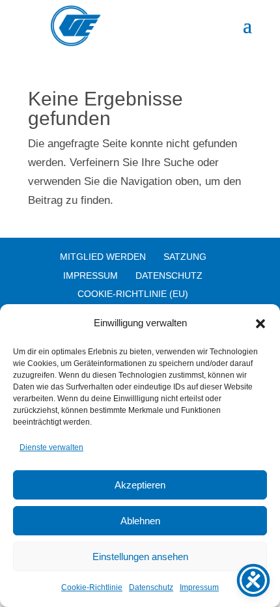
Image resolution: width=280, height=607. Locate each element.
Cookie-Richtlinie (91, 587)
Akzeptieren (140, 484)
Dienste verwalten (51, 447)
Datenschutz (151, 587)
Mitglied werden (103, 256)
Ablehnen (140, 520)
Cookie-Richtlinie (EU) (132, 294)
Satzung (184, 256)
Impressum (199, 587)
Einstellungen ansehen (140, 556)
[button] (260, 323)
